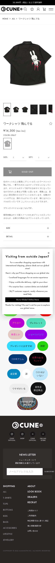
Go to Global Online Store (27, 299)
